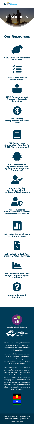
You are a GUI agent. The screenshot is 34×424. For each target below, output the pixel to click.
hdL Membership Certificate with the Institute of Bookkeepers (17, 190)
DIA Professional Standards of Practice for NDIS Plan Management (17, 145)
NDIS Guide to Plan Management (17, 78)
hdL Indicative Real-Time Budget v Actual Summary (17, 255)
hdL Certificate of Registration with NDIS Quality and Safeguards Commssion (17, 168)
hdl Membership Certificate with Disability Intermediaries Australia (17, 212)
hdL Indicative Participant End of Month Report (17, 235)
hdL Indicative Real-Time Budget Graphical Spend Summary (17, 276)
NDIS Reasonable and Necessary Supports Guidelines (17, 99)
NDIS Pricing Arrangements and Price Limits (17, 121)
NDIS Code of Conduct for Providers (17, 59)
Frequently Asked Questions (17, 296)
